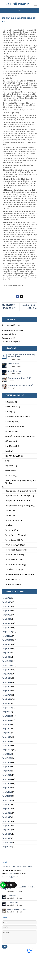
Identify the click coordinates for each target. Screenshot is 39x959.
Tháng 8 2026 (6, 598)
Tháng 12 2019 (7, 842)
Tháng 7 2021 (6, 762)
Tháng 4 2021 (6, 775)
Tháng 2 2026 (6, 623)
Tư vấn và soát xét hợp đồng (15, 565)
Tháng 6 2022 (6, 733)
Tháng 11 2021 (7, 754)
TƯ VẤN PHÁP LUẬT (12, 545)
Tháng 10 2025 (7, 640)
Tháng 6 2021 (6, 767)
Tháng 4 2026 (6, 615)
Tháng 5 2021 (6, 771)
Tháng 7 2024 (6, 678)
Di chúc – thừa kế (11, 407)
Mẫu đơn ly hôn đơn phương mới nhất (20, 385)
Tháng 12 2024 (7, 661)
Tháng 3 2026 (6, 619)
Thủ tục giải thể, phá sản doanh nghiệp (18, 496)
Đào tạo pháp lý (10, 431)
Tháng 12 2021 (7, 750)
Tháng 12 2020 (7, 792)
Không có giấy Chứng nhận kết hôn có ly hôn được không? (21, 356)
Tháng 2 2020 (6, 834)
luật (6, 461)
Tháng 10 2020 (7, 800)
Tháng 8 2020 (6, 809)
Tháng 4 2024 (6, 691)
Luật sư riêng (9, 466)
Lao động (8, 451)
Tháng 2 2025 (6, 657)
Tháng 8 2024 (6, 674)
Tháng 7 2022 (6, 729)
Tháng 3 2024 (6, 695)
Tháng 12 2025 (7, 632)
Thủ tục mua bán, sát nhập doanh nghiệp (19, 506)
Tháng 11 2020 (7, 796)
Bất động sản (9, 402)
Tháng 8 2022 (6, 724)
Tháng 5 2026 (6, 611)
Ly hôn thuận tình (13, 364)
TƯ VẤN (8, 525)
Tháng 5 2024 (6, 686)
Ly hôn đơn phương (14, 371)
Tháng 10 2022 (7, 716)
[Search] (35, 4)
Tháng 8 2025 (6, 649)
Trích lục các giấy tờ (12, 520)
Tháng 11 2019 (7, 847)
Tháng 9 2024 (6, 670)
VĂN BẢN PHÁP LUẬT (13, 570)
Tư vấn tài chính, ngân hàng (14, 555)
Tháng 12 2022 (7, 708)
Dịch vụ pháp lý (17, 4)
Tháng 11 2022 (7, 712)
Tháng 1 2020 (6, 838)
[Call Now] (3, 885)
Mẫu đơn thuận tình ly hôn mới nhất (20, 378)
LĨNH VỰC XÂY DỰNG (12, 456)
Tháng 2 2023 (6, 703)
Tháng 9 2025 (6, 644)
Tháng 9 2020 (6, 804)
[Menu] (19, 10)
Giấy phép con (10, 441)
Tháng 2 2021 (6, 783)
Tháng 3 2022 (6, 741)
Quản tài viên (9, 471)
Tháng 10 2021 (7, 758)
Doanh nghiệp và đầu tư (13, 426)
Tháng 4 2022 (6, 737)
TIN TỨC (8, 511)
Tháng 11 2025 (7, 636)
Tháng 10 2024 (7, 665)
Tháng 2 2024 (6, 699)
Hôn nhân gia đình (11, 446)
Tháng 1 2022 (6, 745)
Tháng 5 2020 (6, 821)
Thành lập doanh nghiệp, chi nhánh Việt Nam (20, 491)
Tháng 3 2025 (6, 653)
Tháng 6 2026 (6, 606)
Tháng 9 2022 (6, 720)
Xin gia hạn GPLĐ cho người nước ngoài (18, 574)
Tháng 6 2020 (6, 817)
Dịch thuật (8, 412)
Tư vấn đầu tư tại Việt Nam (14, 535)
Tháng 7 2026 (6, 602)
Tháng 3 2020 (6, 830)
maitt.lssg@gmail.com (12, 877)
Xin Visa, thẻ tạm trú (12, 584)
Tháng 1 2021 (6, 788)
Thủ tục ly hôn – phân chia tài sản (16, 501)
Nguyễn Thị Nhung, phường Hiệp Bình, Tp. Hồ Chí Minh (17, 866)
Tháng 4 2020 (6, 826)
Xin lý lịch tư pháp (11, 579)
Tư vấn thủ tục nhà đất (13, 560)
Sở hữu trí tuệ (10, 476)
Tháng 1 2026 (6, 628)
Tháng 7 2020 (6, 813)
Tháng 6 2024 (6, 682)
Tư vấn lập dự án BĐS (12, 540)
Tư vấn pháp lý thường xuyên (15, 550)
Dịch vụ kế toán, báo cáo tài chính (16, 417)
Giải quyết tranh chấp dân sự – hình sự (18, 436)
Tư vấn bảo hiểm (11, 530)
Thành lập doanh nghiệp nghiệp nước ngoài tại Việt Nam (20, 482)
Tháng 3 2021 (6, 779)
